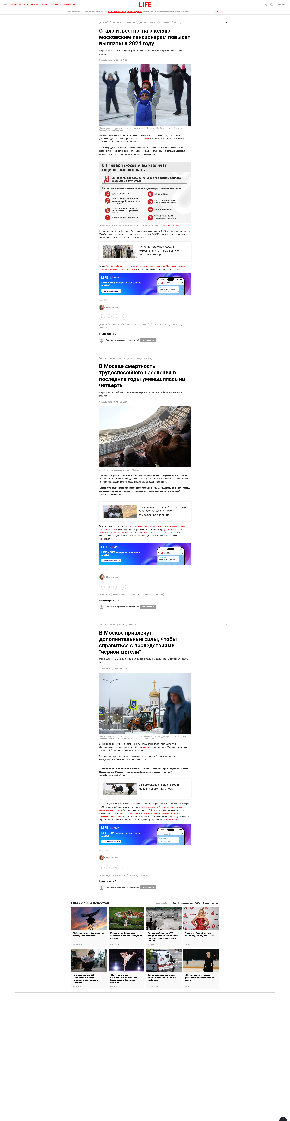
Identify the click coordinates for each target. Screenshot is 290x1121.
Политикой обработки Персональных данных (125, 12)
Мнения (215, 903)
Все (174, 903)
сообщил (145, 138)
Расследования (185, 903)
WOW (197, 903)
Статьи (205, 903)
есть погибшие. (171, 819)
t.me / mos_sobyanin (174, 225)
